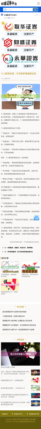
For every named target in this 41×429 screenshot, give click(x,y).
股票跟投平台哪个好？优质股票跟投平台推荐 (18, 329)
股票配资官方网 (34, 414)
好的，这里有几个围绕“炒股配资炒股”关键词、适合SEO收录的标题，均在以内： (15, 372)
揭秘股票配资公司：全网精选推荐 (12, 380)
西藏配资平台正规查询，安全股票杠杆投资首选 (19, 325)
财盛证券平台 (18, 414)
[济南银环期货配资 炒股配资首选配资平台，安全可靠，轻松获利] (35, 395)
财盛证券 (5, 414)
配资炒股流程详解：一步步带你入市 (13, 388)
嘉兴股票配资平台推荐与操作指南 (14, 311)
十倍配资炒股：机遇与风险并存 (13, 316)
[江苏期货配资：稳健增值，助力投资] (10, 267)
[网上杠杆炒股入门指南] (20, 354)
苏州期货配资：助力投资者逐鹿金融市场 (20, 252)
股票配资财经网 (24, 421)
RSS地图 (25, 419)
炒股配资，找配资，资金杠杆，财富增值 (20, 248)
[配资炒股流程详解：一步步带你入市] (35, 388)
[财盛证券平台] (9, 3)
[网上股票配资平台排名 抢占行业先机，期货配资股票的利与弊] (35, 403)
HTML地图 (32, 419)
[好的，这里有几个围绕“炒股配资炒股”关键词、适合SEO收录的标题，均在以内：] (35, 373)
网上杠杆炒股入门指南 (8, 367)
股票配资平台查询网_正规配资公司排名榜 (17, 320)
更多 (36, 15)
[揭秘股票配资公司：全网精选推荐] (10, 284)
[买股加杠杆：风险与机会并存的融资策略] (31, 267)
